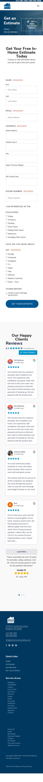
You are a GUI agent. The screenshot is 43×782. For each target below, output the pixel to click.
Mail (9, 271)
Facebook (12, 257)
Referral (11, 275)
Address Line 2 (11, 142)
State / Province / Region (15, 165)
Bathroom (12, 234)
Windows (12, 220)
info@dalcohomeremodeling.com (18, 640)
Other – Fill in (13, 282)
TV (9, 264)
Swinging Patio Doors (17, 237)
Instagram (12, 261)
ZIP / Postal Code (12, 177)
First (7, 85)
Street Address (11, 131)
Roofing (11, 223)
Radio (10, 268)
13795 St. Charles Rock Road (17, 626)
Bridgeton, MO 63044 (14, 629)
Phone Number (19, 191)
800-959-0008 (11, 635)
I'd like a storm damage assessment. (17, 294)
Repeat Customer (15, 278)
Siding (10, 216)
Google (11, 254)
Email (14, 110)
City (7, 154)
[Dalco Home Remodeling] (7, 6)
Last (7, 96)
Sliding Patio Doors (16, 230)
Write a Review (29, 352)
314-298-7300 (11, 633)
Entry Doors (13, 227)
